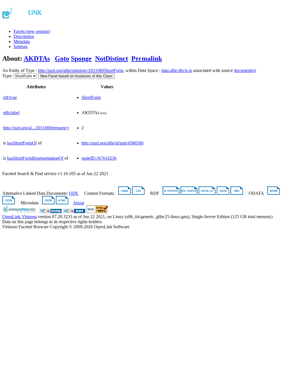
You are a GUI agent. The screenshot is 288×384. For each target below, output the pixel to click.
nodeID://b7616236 (99, 158)
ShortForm (91, 97)
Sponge (81, 58)
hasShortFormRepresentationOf (35, 158)
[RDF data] (74, 211)
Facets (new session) (32, 31)
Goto (62, 58)
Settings (21, 46)
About (78, 202)
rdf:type (10, 97)
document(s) (245, 70)
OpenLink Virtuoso (19, 216)
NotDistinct (111, 58)
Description (24, 36)
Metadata (22, 41)
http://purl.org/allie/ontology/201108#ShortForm (80, 70)
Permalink (146, 58)
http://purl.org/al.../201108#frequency (36, 127)
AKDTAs (37, 58)
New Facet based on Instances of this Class (76, 76)
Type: (7, 75)
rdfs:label (11, 112)
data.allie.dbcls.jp (176, 70)
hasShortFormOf (22, 143)
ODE (73, 193)
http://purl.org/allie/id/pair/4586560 (112, 143)
